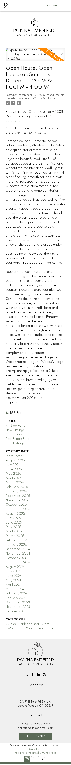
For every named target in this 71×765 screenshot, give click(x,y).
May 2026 (13, 473)
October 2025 (16, 504)
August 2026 (15, 460)
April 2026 (14, 478)
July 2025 (13, 518)
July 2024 (13, 571)
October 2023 (16, 611)
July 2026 (13, 464)
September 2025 (18, 509)
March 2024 (15, 589)
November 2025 (18, 500)
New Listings (15, 430)
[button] (26, 674)
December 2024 (18, 549)
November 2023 (18, 606)
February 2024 (17, 593)
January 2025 (16, 544)
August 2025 (15, 513)
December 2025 (18, 496)
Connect (53, 5)
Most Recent (15, 456)
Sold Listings (15, 443)
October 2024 (16, 558)
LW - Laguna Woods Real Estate (36, 98)
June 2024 (14, 575)
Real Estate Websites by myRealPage (35, 753)
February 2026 (17, 487)
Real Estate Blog (17, 438)
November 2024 (18, 553)
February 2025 (17, 540)
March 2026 (15, 482)
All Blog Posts (15, 425)
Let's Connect (35, 736)
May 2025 (13, 527)
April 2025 (14, 531)
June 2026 (14, 469)
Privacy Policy (35, 749)
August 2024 (15, 567)
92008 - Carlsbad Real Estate (28, 624)
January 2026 (16, 491)
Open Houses (16, 434)
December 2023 (18, 602)
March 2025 (15, 536)
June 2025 (14, 522)
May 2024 (13, 580)
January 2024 (16, 598)
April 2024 (14, 584)
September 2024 (18, 562)
